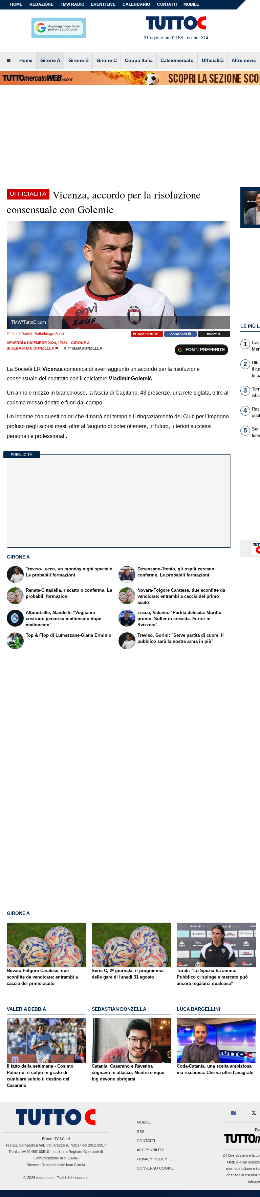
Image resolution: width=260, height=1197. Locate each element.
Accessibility (150, 1150)
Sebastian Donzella (32, 348)
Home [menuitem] (25, 60)
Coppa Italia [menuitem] (139, 60)
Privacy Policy (152, 1159)
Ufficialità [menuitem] (213, 60)
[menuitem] (8, 61)
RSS (140, 1132)
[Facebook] (234, 1113)
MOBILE (191, 4)
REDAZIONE (41, 4)
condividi (179, 334)
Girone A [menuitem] (50, 60)
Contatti (146, 1141)
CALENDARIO (136, 4)
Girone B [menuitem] (78, 60)
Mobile (144, 1122)
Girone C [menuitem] (106, 60)
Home (16, 4)
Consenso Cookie (155, 1169)
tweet (212, 334)
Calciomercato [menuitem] (177, 60)
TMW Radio (72, 4)
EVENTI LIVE (103, 4)
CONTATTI (167, 4)
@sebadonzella (84, 348)
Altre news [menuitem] (244, 60)
